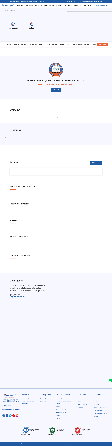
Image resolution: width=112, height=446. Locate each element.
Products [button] (20, 6)
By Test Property (44, 401)
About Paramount (98, 398)
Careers (96, 416)
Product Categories (26, 398)
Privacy (24, 444)
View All (58, 418)
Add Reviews (96, 163)
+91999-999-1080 (8, 405)
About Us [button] (77, 6)
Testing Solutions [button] (31, 6)
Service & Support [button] (55, 6)
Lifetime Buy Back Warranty (63, 398)
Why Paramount (98, 410)
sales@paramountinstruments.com (92, 1)
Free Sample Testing (61, 412)
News (79, 398)
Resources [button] (67, 6)
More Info (56, 90)
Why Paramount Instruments (101, 413)
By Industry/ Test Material (46, 398)
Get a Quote (102, 44)
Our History (96, 401)
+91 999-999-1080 (71, 1)
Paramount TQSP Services (100, 407)
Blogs (79, 401)
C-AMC (58, 406)
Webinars (80, 407)
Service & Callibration (61, 409)
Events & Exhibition (82, 404)
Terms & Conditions (16, 444)
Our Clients (96, 404)
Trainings (58, 415)
